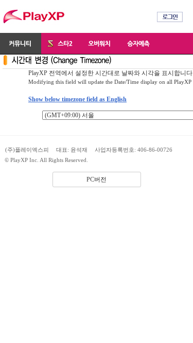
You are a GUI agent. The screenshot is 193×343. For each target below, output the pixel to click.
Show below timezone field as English (77, 99)
